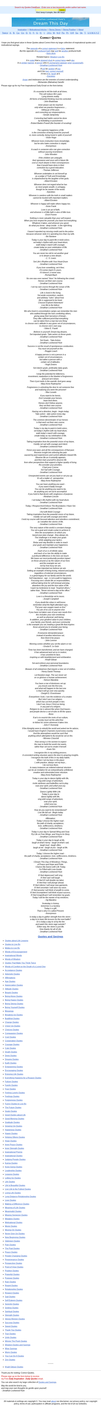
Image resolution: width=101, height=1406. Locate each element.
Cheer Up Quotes (12, 1026)
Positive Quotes (12, 1271)
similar (24, 63)
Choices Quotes (12, 1030)
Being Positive (69, 30)
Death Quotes (11, 1052)
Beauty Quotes (11, 993)
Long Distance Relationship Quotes (20, 1196)
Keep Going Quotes (13, 1167)
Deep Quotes (11, 1056)
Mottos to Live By (12, 948)
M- (54, 33)
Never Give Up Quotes (15, 1234)
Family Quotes (11, 1085)
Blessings (9, 1011)
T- (85, 33)
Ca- (18, 33)
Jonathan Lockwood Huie (51, 65)
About (80, 30)
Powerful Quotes (12, 1274)
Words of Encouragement (16, 952)
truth (48, 51)
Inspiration (22, 30)
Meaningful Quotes (13, 1211)
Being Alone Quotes (13, 996)
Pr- (67, 33)
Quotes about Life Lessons (16, 941)
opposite (34, 48)
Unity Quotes (10, 1337)
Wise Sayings (11, 1349)
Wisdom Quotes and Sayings (17, 1345)
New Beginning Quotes (15, 1237)
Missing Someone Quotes (16, 1215)
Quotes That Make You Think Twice (20, 963)
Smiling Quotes (11, 1308)
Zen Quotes (10, 1360)
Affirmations (10, 978)
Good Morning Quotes (14, 1119)
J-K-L (49, 33)
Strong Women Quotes (15, 1319)
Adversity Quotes (12, 974)
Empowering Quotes (14, 1067)
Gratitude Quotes (12, 1122)
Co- (22, 33)
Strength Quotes (12, 1315)
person (40, 63)
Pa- (63, 33)
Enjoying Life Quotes (14, 1074)
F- (34, 33)
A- (11, 33)
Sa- (76, 33)
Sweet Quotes (11, 1326)
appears (63, 63)
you (58, 69)
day (72, 60)
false (63, 48)
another (65, 51)
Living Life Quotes (13, 1193)
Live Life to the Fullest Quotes (18, 1189)
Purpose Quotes (12, 1278)
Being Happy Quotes (14, 1000)
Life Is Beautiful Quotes (15, 1185)
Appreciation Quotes (14, 985)
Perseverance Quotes (14, 1260)
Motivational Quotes (13, 1222)
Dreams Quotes (12, 1059)
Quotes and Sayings (50, 936)
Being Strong (55, 30)
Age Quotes (10, 981)
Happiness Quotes (13, 1130)
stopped (43, 60)
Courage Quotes (12, 1044)
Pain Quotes (10, 1245)
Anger (25, 80)
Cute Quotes (10, 1048)
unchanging (54, 63)
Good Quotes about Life (15, 1115)
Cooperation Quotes (14, 1041)
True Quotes (10, 1334)
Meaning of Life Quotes (15, 1208)
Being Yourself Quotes (15, 1007)
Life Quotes (10, 1182)
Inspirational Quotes (13, 1156)
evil (43, 69)
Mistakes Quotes (12, 1219)
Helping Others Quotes (15, 1137)
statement (52, 48)
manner (30, 63)
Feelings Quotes (12, 1096)
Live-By (61, 57)
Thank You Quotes (13, 1330)
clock (50, 60)
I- (44, 33)
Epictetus (51, 76)
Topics (5, 33)
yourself (59, 71)
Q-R (72, 33)
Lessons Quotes (12, 1174)
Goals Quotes (11, 1111)
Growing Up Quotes (13, 1126)
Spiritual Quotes (12, 1311)
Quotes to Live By (12, 944)
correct (45, 48)
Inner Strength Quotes (14, 1148)
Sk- (81, 33)
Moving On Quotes (13, 1230)
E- (30, 33)
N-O (58, 33)
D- (27, 33)
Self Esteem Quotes (13, 1300)
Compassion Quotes (14, 1033)
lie (49, 74)
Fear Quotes (10, 1089)
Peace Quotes (11, 1252)
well (56, 51)
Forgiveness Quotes (14, 1100)
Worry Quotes (11, 1352)
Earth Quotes (10, 1063)
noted (32, 60)
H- (41, 33)
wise (70, 63)
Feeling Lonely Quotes (15, 1093)
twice (63, 60)
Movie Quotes (11, 1226)
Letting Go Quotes (13, 1178)
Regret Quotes (11, 1285)
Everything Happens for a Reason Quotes (23, 1078)
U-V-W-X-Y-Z (93, 33)
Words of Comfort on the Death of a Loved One (25, 967)
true (47, 71)
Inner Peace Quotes (13, 1145)
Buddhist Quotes (12, 1018)
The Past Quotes (12, 1248)
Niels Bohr (51, 53)
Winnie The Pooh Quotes (16, 1341)
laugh (53, 74)
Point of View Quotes (14, 1267)
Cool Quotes (10, 1037)
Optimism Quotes (12, 1241)
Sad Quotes (10, 1297)
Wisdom (53, 57)
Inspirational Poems (13, 1152)
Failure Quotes (11, 1082)
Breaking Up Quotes (14, 1015)
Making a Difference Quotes (17, 1204)
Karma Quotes (11, 1163)
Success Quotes (12, 1323)
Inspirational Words (13, 955)
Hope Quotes (11, 1141)
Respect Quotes (12, 1293)
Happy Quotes (11, 1133)
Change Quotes (12, 1022)
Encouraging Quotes (14, 1070)
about (53, 1401)
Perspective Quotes (13, 1263)
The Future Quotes (13, 1107)
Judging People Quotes (15, 1159)
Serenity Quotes (12, 1304)
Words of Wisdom (12, 959)
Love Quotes (10, 1200)
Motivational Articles (38, 30)
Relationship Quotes (14, 1289)
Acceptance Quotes (13, 970)
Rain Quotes (10, 1282)
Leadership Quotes (13, 1171)
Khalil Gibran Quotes (14, 1367)
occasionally (77, 63)
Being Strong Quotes (14, 1004)
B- (14, 33)
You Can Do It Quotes (14, 1356)
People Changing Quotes (16, 1256)
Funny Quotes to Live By (15, 1104)
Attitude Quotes (11, 989)
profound (42, 51)
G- (37, 33)
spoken (51, 69)
